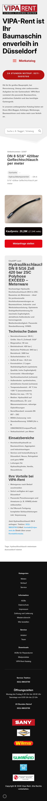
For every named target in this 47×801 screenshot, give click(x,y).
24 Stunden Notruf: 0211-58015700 (23, 75)
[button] (4, 796)
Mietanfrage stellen (23, 243)
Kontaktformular (16, 534)
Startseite (13, 172)
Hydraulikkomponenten (19, 176)
